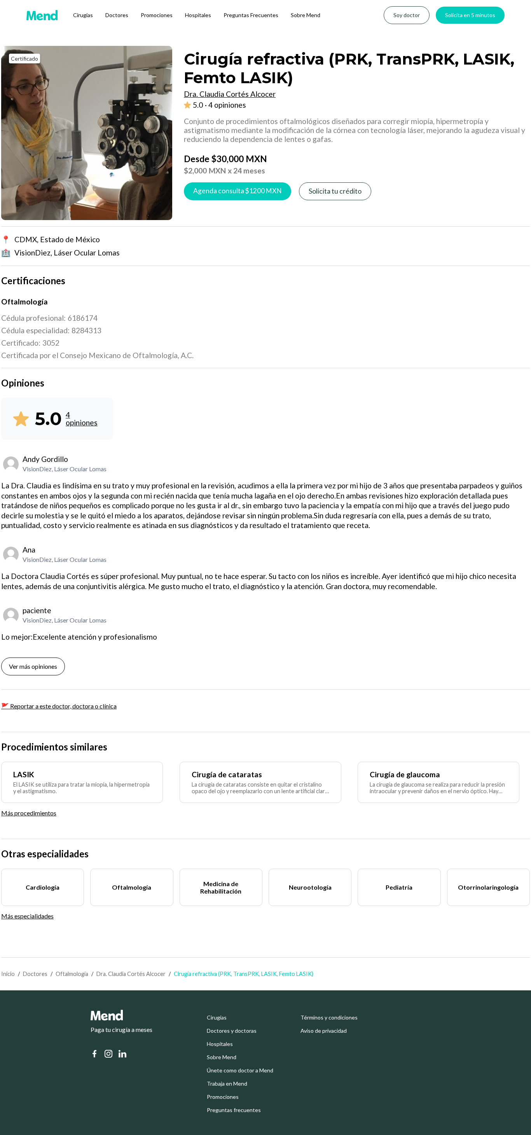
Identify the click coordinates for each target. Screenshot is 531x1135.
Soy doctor (406, 15)
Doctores (116, 15)
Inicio (8, 974)
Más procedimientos (28, 813)
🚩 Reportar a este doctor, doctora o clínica (59, 706)
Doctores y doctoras (232, 1031)
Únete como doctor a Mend (240, 1070)
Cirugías (83, 15)
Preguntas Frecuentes (251, 15)
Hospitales (198, 15)
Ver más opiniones (33, 666)
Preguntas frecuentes (234, 1110)
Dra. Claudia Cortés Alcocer (131, 974)
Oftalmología (72, 974)
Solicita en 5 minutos (470, 15)
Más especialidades (27, 916)
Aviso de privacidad (323, 1031)
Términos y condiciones (329, 1017)
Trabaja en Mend (227, 1084)
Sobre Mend (305, 15)
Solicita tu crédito (335, 191)
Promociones (157, 15)
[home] (42, 15)
